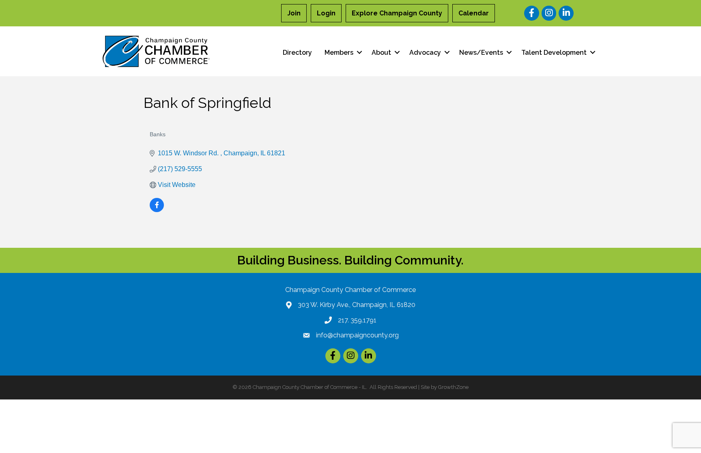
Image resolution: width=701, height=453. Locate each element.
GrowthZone (453, 387)
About (381, 52)
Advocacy (425, 52)
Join (294, 13)
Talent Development (554, 52)
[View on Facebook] (157, 209)
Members (339, 52)
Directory (297, 52)
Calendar (473, 13)
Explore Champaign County (397, 13)
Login (326, 13)
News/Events (481, 52)
